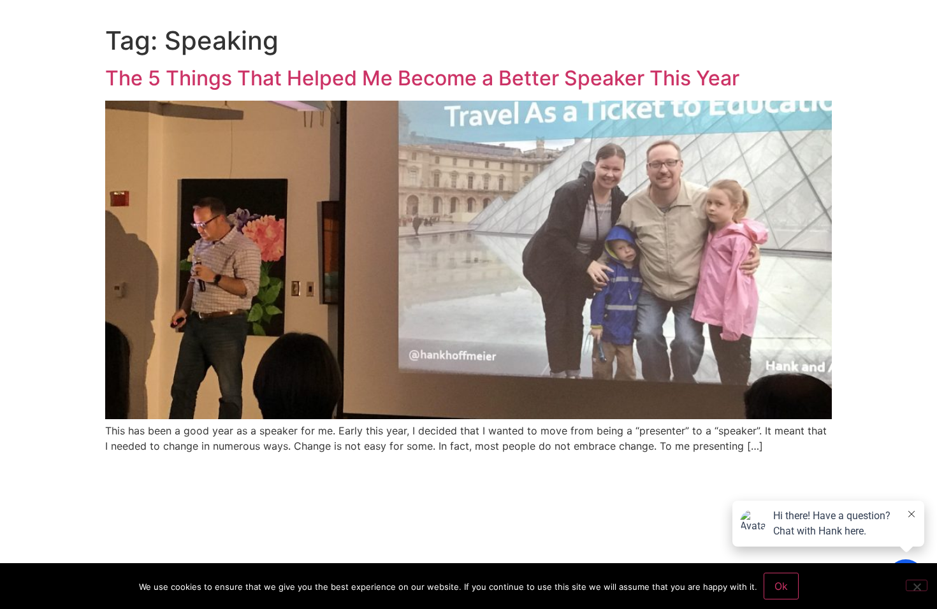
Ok (781, 586)
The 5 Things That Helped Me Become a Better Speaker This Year (422, 78)
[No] (916, 585)
